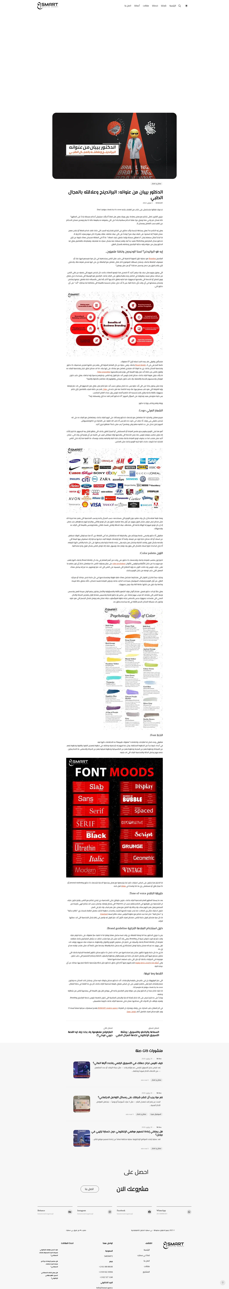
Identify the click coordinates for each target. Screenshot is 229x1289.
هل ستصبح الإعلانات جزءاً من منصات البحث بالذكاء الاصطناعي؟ (49, 1264)
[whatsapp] (189, 1212)
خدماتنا (155, 6)
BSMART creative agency (108, 1008)
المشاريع (146, 1272)
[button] (90, 1189)
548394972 (108, 1256)
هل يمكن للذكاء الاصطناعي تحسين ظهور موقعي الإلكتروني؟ (49, 1275)
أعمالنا (137, 6)
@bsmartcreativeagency (125, 1214)
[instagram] (110, 1212)
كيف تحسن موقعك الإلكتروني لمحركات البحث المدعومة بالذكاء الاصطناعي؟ (48, 1252)
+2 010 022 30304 (106, 1272)
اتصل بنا (128, 6)
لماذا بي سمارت (143, 1255)
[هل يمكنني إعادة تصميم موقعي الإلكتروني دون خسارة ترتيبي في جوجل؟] (78, 1138)
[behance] (70, 1212)
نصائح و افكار (156, 184)
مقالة (123, 886)
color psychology (118, 564)
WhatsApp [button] (161, 1210)
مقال (105, 389)
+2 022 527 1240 (106, 1277)
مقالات (146, 6)
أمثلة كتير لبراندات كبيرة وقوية (147, 963)
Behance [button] (41, 1210)
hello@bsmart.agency (104, 1288)
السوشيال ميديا (156, 1114)
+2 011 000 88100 (106, 1267)
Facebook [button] (121, 1210)
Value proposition (103, 372)
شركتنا (163, 6)
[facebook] (149, 1212)
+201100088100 (162, 1214)
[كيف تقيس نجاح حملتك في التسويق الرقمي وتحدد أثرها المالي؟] (78, 1070)
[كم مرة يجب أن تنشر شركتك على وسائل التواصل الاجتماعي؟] (78, 1104)
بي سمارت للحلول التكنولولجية (141, 1230)
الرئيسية (172, 6)
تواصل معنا (131, 1012)
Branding (152, 259)
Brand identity (140, 365)
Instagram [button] (81, 1210)
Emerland (104, 914)
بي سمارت (69, 1230)
